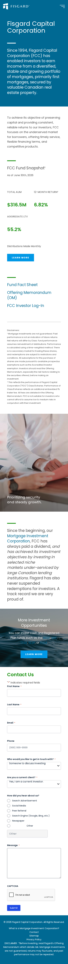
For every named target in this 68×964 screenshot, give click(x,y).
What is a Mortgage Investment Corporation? (34, 928)
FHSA (43, 642)
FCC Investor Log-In (25, 305)
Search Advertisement (24, 800)
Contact (34, 932)
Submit (14, 907)
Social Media (19, 805)
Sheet (32, 284)
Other (30, 825)
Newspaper (18, 820)
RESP (31, 642)
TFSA (23, 642)
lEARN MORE (34, 654)
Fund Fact (17, 284)
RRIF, (54, 638)
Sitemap (34, 935)
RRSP (46, 638)
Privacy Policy (34, 939)
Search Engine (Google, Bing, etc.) (31, 815)
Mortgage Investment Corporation (27, 538)
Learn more (20, 257)
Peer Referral (19, 810)
